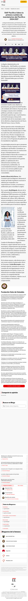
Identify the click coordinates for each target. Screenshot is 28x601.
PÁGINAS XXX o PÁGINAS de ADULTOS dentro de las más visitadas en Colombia (12, 456)
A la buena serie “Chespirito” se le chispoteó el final (11, 469)
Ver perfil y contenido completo (14, 386)
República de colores (12, 40)
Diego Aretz (8, 550)
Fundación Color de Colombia (17, 38)
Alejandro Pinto (8, 488)
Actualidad (7, 8)
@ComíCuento (7, 517)
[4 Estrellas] (4, 395)
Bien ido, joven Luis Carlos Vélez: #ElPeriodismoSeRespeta (7, 480)
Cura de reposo (8, 492)
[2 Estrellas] (2, 395)
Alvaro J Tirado (5, 465)
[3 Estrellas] (3, 395)
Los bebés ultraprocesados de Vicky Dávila (10, 474)
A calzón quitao (6, 524)
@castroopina (6, 508)
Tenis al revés (5, 520)
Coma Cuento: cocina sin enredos (9, 515)
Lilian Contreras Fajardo (10, 546)
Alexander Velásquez (6, 470)
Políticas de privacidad (11, 592)
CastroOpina (5, 507)
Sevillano (7, 555)
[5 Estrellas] (5, 395)
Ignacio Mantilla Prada (10, 536)
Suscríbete (23, 1)
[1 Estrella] (1, 395)
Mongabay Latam (9, 560)
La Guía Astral (5, 528)
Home (2, 8)
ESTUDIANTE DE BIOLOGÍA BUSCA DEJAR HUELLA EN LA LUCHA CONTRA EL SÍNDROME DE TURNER (12, 463)
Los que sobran (6, 511)
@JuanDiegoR (6, 521)
